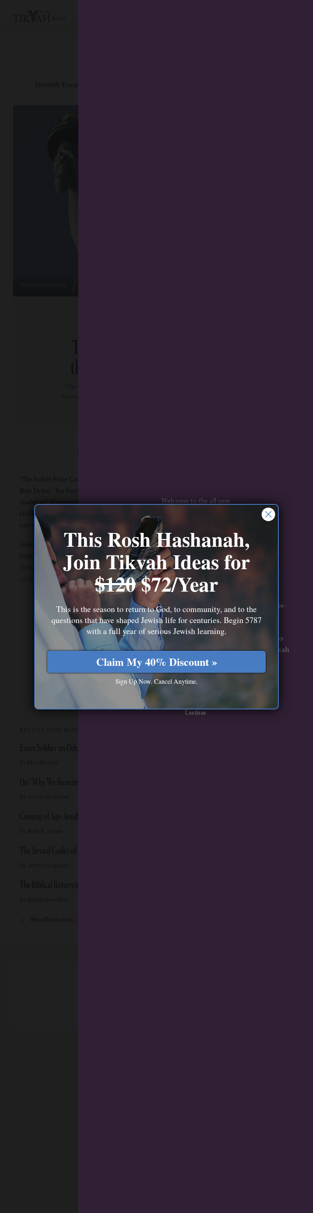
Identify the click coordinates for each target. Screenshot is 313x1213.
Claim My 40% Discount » (156, 661)
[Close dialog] (268, 514)
